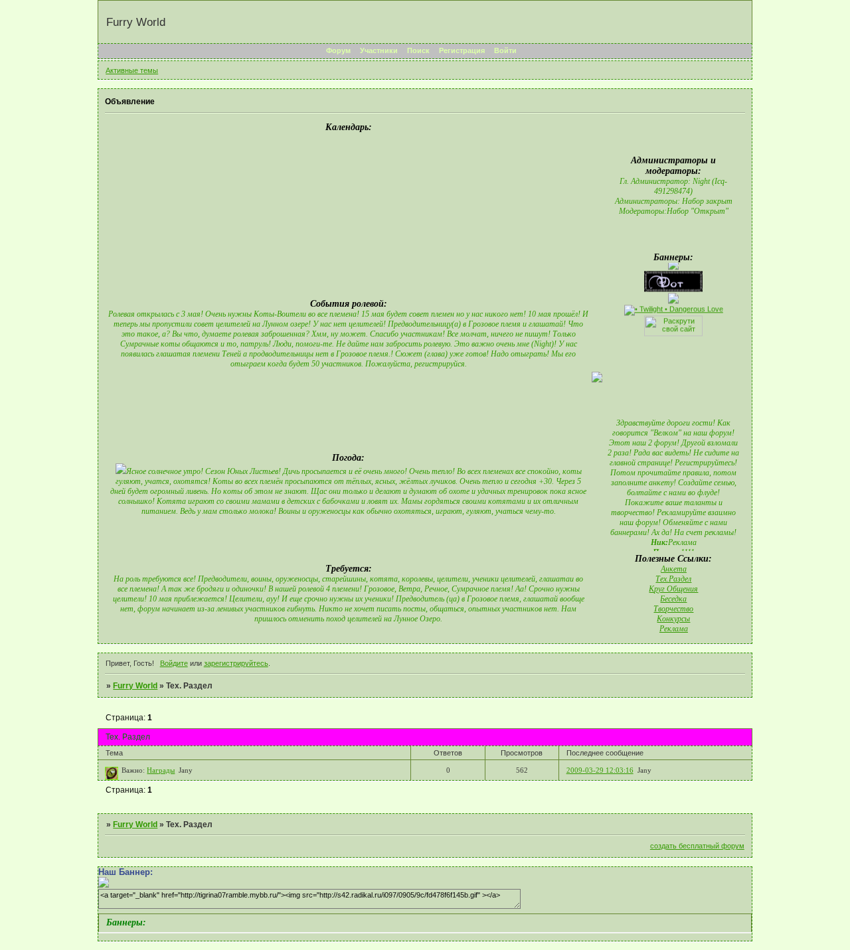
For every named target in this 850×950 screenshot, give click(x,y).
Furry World (135, 685)
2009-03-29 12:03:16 (600, 770)
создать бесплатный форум (697, 846)
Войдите (174, 663)
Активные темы (132, 70)
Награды (161, 770)
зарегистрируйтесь (236, 663)
